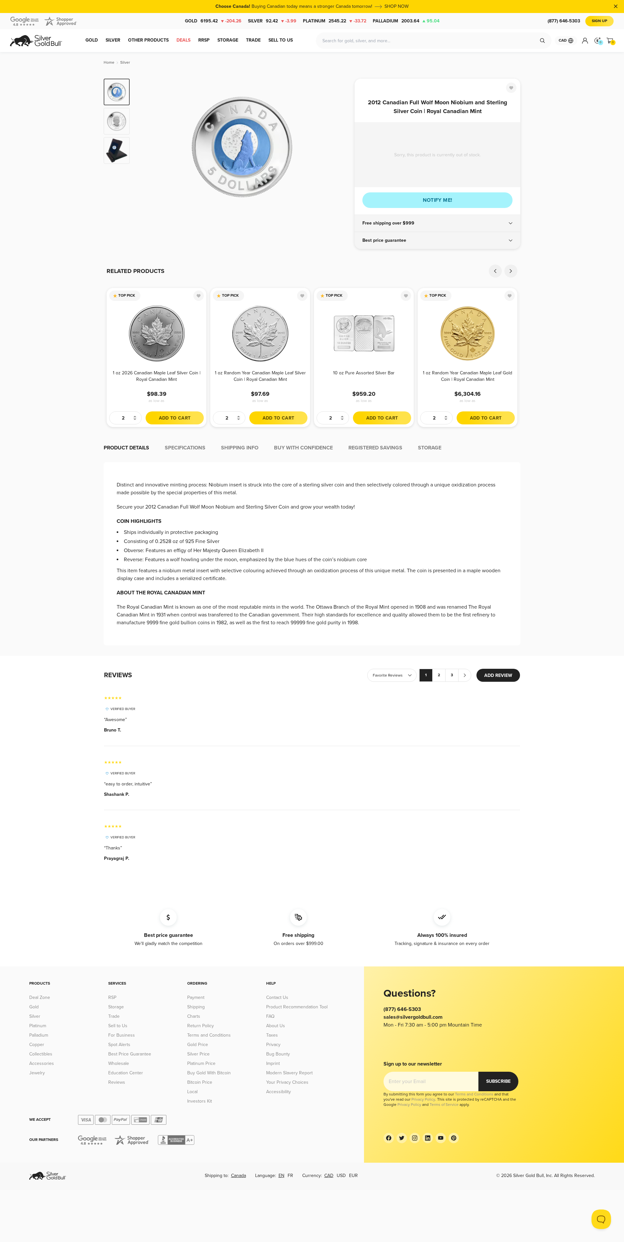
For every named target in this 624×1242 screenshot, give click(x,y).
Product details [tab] (126, 448)
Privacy (273, 1044)
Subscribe (498, 1081)
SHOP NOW (396, 6)
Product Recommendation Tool (297, 1007)
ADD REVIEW (498, 675)
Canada (238, 1175)
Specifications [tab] (185, 448)
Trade (114, 1016)
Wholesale (118, 1063)
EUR (353, 1175)
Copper (36, 1044)
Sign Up (599, 21)
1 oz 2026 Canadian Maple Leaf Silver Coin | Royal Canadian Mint (157, 376)
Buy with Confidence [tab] (303, 448)
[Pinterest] (453, 1138)
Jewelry (37, 1073)
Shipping (196, 1007)
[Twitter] (401, 1138)
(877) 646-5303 (564, 21)
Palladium (406, 21)
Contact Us (277, 997)
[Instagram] (415, 1138)
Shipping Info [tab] (239, 448)
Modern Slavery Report (289, 1073)
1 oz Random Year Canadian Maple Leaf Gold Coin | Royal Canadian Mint (467, 376)
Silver (272, 21)
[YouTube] (441, 1138)
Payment (195, 997)
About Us (275, 1026)
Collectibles (40, 1054)
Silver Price (198, 1054)
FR (290, 1175)
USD (341, 1175)
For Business (121, 1035)
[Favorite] (511, 88)
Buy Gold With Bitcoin (209, 1073)
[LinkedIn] (427, 1138)
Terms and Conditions (209, 1035)
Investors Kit (199, 1101)
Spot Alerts (119, 1044)
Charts (193, 1016)
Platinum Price (201, 1063)
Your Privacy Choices (287, 1082)
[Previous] (144, 146)
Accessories (41, 1063)
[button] (437, 223)
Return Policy (200, 1026)
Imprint (273, 1063)
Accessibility (278, 1091)
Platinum (334, 21)
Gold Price (197, 1044)
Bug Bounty (278, 1054)
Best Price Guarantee (129, 1054)
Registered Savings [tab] (375, 448)
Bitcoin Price (199, 1082)
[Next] (339, 146)
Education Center (125, 1073)
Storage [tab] (429, 448)
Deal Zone (39, 997)
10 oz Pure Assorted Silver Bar (364, 373)
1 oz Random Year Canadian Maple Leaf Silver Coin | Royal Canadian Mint (260, 376)
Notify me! (437, 200)
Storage (116, 1007)
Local (192, 1091)
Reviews (116, 1082)
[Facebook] (389, 1138)
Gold (213, 21)
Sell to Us (117, 1026)
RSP (112, 997)
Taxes (272, 1035)
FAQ (270, 1016)
